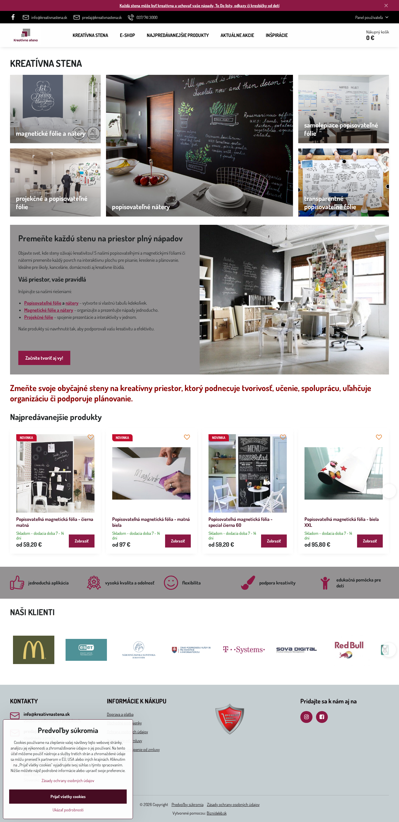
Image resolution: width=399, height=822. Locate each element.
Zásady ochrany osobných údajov (233, 804)
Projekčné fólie (38, 317)
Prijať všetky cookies (68, 796)
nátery (72, 303)
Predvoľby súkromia (187, 804)
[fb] (15, 17)
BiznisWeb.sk (217, 812)
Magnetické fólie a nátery (48, 310)
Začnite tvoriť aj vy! (44, 358)
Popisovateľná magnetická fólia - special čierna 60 (241, 522)
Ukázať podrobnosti (68, 809)
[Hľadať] (341, 35)
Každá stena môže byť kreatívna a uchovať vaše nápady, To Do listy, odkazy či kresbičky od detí (199, 5)
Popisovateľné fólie (42, 303)
